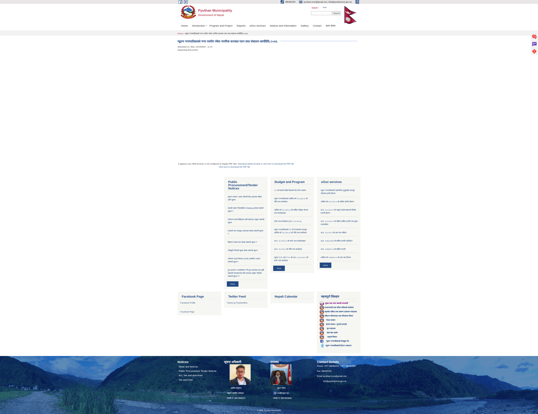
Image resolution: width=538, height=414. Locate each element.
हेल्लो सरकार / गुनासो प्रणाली (336, 324)
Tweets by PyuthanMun (237, 303)
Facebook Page (187, 312)
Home (184, 25)
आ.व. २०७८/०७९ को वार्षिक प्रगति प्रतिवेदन (337, 241)
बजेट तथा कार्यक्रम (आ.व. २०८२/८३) (287, 221)
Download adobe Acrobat (249, 164)
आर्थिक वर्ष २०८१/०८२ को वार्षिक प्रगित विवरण (337, 201)
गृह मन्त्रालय (331, 328)
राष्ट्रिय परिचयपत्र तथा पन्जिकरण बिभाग (338, 316)
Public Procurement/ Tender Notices (197, 371)
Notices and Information (283, 25)
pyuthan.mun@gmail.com (335, 376)
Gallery (305, 25)
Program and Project (220, 25)
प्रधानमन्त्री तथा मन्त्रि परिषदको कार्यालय (339, 307)
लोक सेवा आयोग (332, 332)
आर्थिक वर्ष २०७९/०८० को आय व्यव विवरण (336, 257)
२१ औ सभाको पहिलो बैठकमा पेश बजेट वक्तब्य (290, 190)
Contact (317, 25)
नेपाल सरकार (330, 320)
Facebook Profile (187, 303)
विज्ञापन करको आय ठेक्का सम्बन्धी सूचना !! (242, 242)
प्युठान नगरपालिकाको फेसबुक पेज (337, 341)
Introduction (198, 25)
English (314, 8)
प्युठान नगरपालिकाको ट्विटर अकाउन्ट (339, 345)
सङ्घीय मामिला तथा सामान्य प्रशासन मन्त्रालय (340, 311)
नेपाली (324, 8)
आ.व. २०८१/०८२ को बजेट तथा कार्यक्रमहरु (290, 241)
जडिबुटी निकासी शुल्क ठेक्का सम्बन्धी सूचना (243, 250)
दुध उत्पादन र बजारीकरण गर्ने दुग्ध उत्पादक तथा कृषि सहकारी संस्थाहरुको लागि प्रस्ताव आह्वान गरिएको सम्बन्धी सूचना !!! (246, 273)
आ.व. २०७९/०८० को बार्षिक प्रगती (333, 249)
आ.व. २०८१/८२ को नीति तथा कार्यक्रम (288, 249)
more (232, 284)
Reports (241, 25)
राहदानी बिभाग (332, 337)
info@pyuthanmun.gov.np (334, 381)
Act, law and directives (191, 375)
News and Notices (188, 366)
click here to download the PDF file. (278, 164)
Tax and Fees (186, 380)
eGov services (258, 25)
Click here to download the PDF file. (235, 167)
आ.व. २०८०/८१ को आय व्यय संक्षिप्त (333, 232)
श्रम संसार (331, 25)
